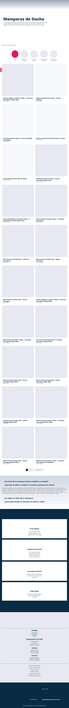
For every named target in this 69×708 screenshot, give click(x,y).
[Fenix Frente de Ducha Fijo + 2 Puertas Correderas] (18, 241)
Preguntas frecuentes (34, 673)
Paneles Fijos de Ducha (44, 60)
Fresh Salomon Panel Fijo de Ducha (15, 178)
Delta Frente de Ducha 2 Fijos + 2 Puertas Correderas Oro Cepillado (50, 461)
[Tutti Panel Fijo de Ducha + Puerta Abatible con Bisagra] (18, 120)
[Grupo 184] (4, 1)
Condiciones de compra (34, 675)
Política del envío (34, 669)
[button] (34, 481)
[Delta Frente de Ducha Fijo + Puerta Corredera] (18, 281)
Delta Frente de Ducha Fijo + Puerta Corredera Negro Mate (15, 381)
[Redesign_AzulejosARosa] (34, 616)
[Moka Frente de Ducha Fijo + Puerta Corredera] (51, 241)
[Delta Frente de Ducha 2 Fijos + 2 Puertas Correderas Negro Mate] (18, 322)
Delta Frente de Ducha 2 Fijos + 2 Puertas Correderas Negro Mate (17, 340)
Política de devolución (34, 667)
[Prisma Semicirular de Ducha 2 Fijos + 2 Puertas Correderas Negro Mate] (18, 201)
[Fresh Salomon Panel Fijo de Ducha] (18, 160)
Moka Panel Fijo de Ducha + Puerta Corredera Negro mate (48, 179)
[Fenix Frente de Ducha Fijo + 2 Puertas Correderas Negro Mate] (51, 322)
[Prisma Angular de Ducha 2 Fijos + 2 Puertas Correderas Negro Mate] (18, 80)
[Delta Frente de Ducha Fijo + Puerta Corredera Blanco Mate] (18, 442)
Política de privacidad (34, 665)
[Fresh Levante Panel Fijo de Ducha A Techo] (51, 120)
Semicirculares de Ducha (53, 60)
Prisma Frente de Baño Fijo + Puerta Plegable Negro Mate (15, 421)
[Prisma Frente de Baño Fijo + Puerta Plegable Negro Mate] (18, 402)
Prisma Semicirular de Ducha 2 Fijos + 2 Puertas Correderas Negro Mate (16, 219)
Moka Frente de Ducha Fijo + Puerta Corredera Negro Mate (48, 381)
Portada (4, 45)
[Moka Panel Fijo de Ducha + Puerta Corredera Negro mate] (51, 160)
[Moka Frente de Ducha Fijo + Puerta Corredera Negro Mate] (51, 362)
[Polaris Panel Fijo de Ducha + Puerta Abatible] (51, 80)
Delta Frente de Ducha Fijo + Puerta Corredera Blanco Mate (15, 461)
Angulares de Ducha (24, 60)
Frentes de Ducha (34, 60)
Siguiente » (40, 469)
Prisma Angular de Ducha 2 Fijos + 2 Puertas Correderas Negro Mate (18, 99)
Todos (15, 59)
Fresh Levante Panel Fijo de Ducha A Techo (50, 138)
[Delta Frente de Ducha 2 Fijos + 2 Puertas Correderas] (51, 201)
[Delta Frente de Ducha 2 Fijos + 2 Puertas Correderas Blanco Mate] (51, 402)
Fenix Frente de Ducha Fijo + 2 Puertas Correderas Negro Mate (49, 340)
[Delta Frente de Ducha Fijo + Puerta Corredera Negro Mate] (18, 362)
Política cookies (34, 671)
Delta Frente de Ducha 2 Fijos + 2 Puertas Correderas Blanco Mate (50, 421)
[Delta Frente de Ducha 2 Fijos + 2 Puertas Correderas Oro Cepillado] (51, 442)
